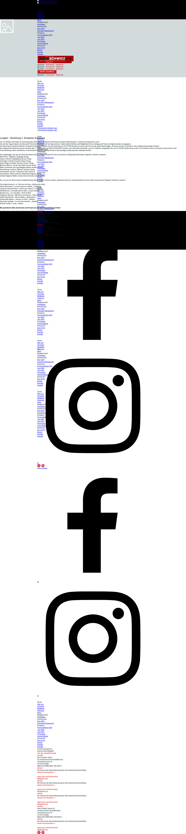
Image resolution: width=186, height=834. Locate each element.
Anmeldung (41, 96)
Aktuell (39, 768)
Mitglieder (40, 16)
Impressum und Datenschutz (47, 777)
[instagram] (43, 465)
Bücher (39, 122)
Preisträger (41, 113)
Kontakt (40, 124)
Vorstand (40, 14)
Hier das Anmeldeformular (46, 753)
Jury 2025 (40, 111)
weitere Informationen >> (46, 772)
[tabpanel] (93, 174)
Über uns (40, 12)
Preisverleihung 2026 (44, 107)
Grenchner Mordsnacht (45, 102)
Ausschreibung (42, 115)
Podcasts (40, 18)
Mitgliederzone (42, 779)
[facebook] (38, 465)
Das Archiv (41, 119)
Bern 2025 (40, 100)
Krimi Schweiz (42, 468)
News (39, 92)
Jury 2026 (40, 109)
